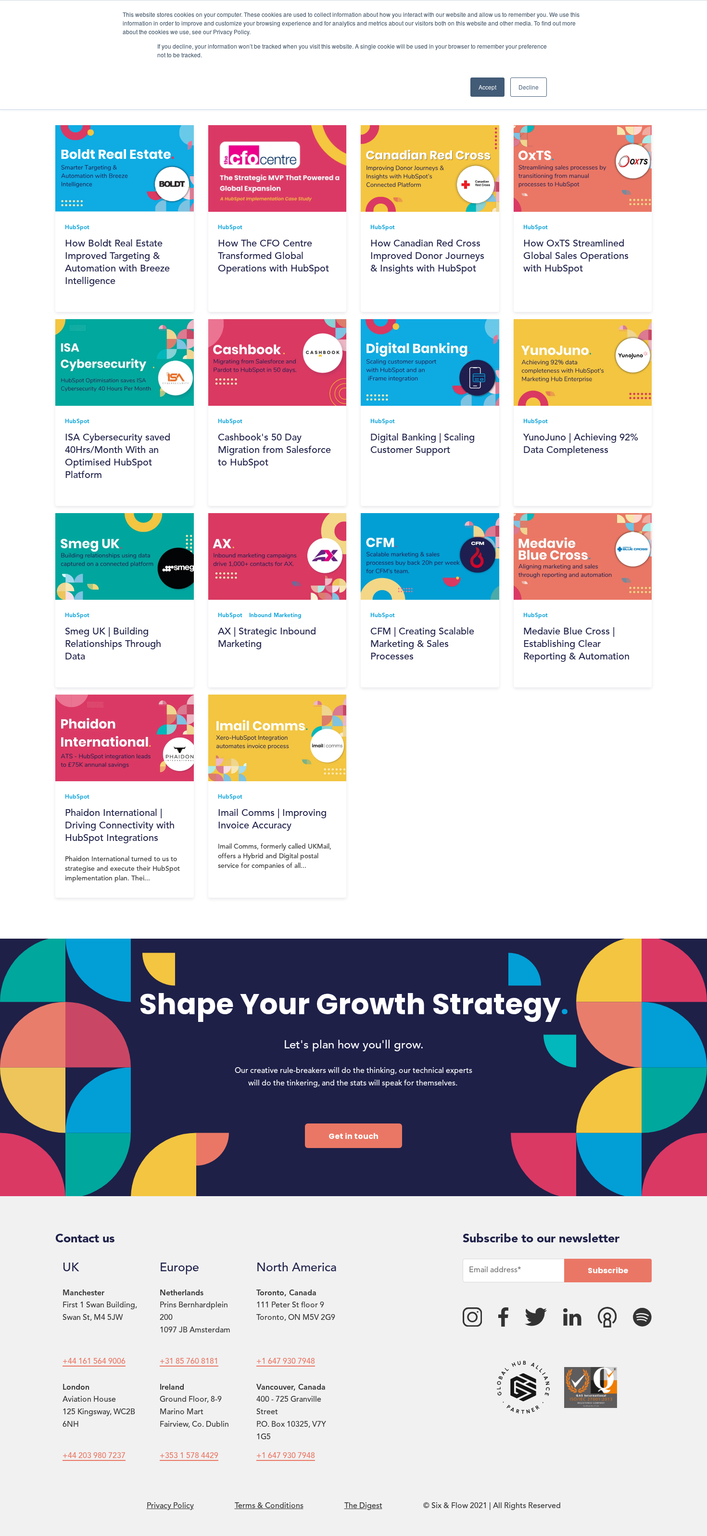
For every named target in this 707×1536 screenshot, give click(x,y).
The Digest (363, 1506)
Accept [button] (487, 87)
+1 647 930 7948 (285, 1362)
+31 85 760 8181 (189, 1362)
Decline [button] (528, 87)
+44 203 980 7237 (94, 1456)
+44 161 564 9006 (94, 1362)
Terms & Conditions (269, 1506)
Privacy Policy (170, 1506)
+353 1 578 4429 (189, 1456)
